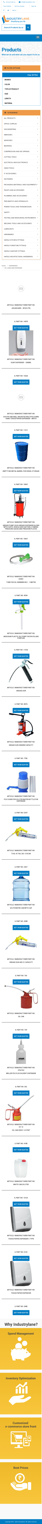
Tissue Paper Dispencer (21, 1293)
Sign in (14, 10)
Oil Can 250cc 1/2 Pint (21, 1130)
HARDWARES (9, 234)
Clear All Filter (32, 75)
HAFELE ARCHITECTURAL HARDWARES (18, 256)
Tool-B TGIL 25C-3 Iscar (21, 854)
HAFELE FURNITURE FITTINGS (15, 245)
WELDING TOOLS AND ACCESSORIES (18, 223)
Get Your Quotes (19, 6)
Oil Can (21, 1016)
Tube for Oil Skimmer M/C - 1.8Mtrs (21, 582)
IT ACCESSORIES (10, 173)
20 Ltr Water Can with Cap (21, 908)
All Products (9, 118)
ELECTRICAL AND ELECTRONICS (16, 162)
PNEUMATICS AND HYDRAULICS (16, 201)
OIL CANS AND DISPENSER (13, 268)
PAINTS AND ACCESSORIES (14, 190)
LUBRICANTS (9, 229)
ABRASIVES (8, 135)
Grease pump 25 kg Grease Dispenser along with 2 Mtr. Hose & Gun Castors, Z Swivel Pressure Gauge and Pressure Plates (21, 527)
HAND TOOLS (9, 168)
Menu (38, 37)
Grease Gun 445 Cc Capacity (21, 962)
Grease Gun (21, 691)
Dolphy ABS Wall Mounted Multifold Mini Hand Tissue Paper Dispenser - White (21, 417)
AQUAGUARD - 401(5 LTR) (21, 308)
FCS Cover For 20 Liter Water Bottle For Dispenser (21, 800)
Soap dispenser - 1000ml (21, 362)
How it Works (7, 6)
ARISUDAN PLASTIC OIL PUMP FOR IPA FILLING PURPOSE (21, 637)
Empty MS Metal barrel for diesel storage (21, 471)
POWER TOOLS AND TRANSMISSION (18, 207)
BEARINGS (8, 146)
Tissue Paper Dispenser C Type (21, 1239)
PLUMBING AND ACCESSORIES (15, 196)
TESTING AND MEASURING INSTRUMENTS (20, 218)
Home (4, 266)
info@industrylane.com (28, 2)
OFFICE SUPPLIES (10, 124)
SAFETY (7, 212)
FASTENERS (8, 179)
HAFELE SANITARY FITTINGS (14, 251)
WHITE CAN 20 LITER (21, 1184)
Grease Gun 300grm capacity (21, 745)
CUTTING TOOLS (10, 157)
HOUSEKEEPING (10, 129)
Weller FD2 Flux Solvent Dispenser (21, 1073)
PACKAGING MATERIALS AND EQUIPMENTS (20, 185)
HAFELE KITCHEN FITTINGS (14, 240)
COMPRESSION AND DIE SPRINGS (16, 151)
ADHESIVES (8, 140)
